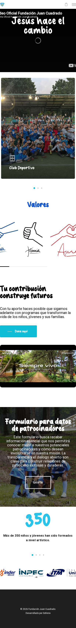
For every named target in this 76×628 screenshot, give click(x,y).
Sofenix (47, 613)
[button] (34, 188)
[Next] (36, 577)
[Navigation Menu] (74, 4)
